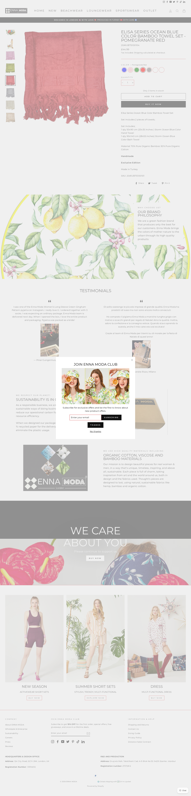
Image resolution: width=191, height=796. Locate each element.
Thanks (95, 425)
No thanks (95, 431)
